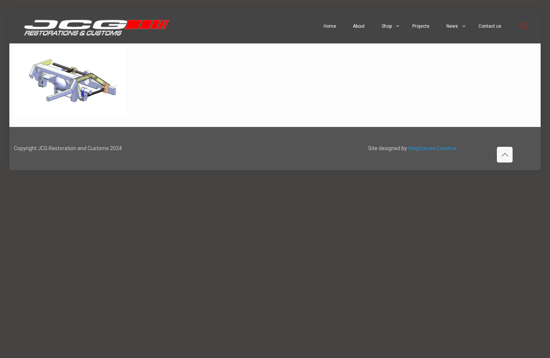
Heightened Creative (432, 148)
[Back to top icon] (505, 155)
